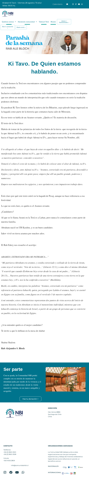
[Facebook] (11, 472)
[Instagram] (72, 4)
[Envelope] (67, 4)
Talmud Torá (44, 22)
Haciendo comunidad (26, 22)
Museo (53, 22)
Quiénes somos (8, 22)
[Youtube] (78, 4)
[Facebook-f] (75, 4)
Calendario (57, 4)
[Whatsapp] (81, 4)
